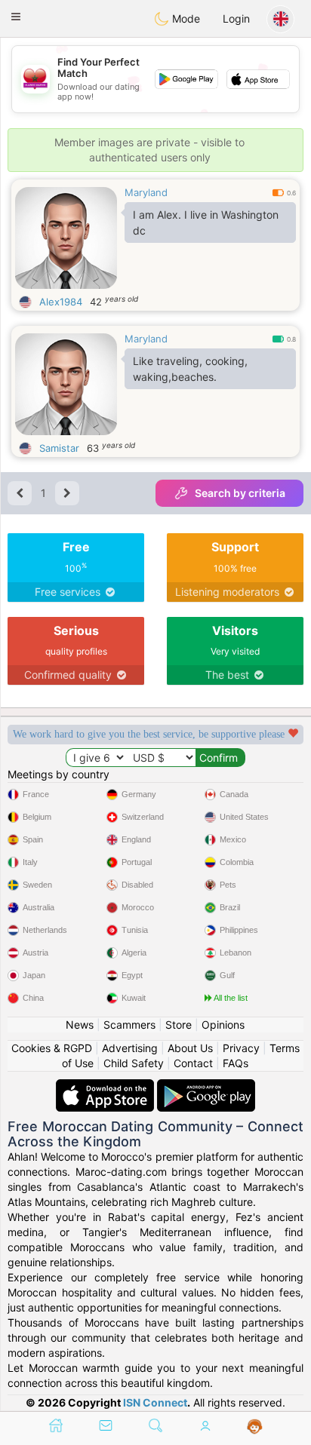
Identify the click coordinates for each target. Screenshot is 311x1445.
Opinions (223, 1024)
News (80, 1024)
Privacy (241, 1048)
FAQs (235, 1063)
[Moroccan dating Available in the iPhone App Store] (106, 1086)
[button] (16, 16)
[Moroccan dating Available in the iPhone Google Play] (206, 1086)
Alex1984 (60, 302)
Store (178, 1024)
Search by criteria (240, 492)
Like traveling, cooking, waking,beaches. (190, 368)
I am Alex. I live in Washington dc (206, 222)
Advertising (130, 1048)
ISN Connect (155, 1402)
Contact (193, 1063)
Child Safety (133, 1063)
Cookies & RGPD (51, 1048)
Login (236, 18)
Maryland (146, 192)
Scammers (129, 1024)
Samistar (59, 448)
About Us (190, 1048)
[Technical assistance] (255, 1427)
